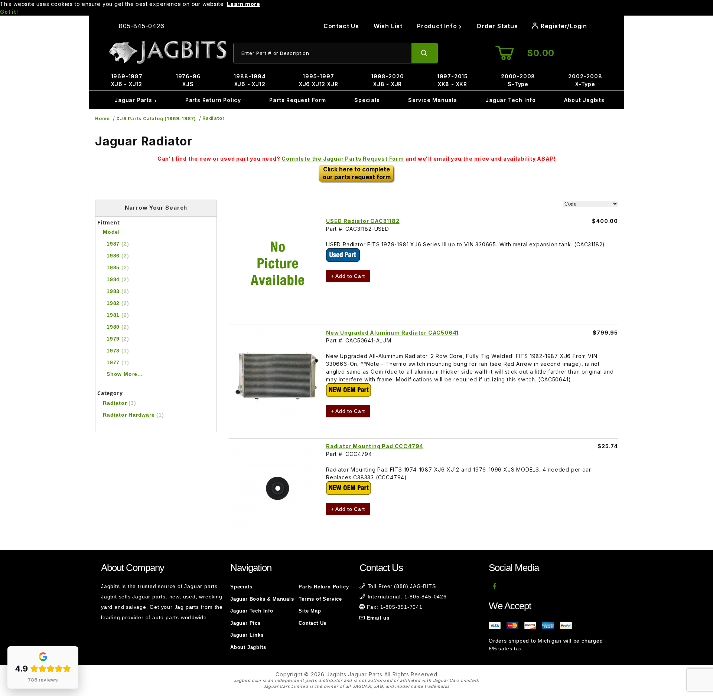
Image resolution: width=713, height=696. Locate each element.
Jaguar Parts (134, 100)
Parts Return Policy (213, 100)
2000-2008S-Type (518, 80)
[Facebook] (495, 586)
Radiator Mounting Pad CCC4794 (374, 446)
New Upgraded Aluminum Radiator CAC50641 (392, 332)
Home (102, 118)
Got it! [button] (9, 12)
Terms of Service (320, 599)
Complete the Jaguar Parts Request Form (342, 158)
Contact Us (341, 26)
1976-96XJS (188, 80)
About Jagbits (584, 100)
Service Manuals (432, 100)
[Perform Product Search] (424, 53)
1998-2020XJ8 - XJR (387, 80)
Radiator (213, 118)
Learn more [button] (243, 4)
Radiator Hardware (133, 415)
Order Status (497, 26)
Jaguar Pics (245, 623)
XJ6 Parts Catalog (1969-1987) (156, 118)
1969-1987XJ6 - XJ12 (127, 80)
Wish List (388, 26)
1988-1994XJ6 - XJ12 (250, 80)
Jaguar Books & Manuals (262, 599)
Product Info (438, 26)
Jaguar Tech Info (510, 100)
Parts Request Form (297, 100)
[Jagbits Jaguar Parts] (167, 52)
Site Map (310, 611)
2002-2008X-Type (585, 80)
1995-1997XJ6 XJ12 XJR (318, 80)
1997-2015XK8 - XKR (452, 80)
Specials (367, 100)
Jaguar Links (247, 635)
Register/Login (563, 26)
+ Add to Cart (348, 276)
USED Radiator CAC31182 (363, 221)
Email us (378, 618)
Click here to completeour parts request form (357, 173)
